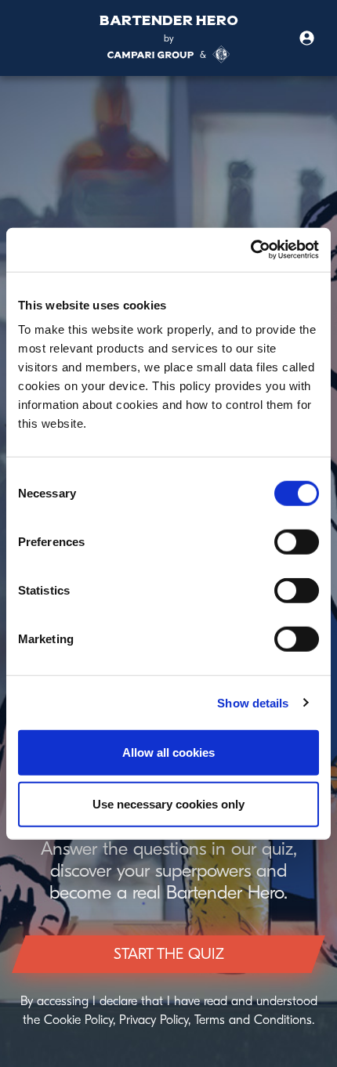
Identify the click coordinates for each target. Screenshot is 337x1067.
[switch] (296, 542)
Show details (252, 702)
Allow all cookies (168, 752)
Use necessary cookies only (168, 803)
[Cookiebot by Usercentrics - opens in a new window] (250, 250)
